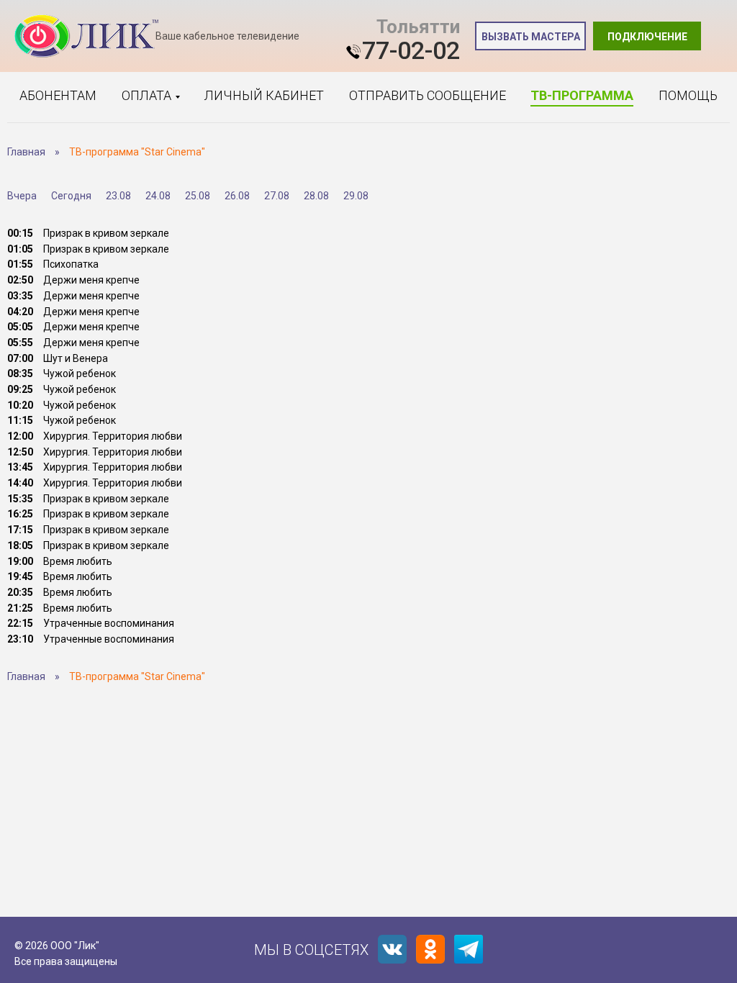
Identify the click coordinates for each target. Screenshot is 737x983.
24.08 (158, 195)
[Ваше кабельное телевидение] (86, 36)
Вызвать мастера (530, 36)
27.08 (276, 195)
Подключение (647, 36)
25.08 (197, 195)
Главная (26, 152)
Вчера (22, 195)
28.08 (316, 195)
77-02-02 (411, 50)
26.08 (237, 195)
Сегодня (71, 195)
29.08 (355, 195)
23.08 (118, 195)
